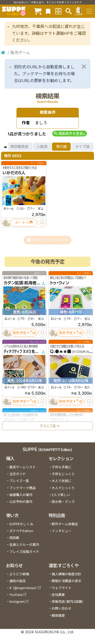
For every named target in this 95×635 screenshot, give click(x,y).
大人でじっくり (63, 488)
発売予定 (19, 332)
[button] (69, 133)
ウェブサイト (61, 588)
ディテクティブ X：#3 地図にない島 (26, 351)
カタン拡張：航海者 (20, 283)
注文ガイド (17, 474)
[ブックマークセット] (48, 11)
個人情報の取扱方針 (66, 574)
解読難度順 (19, 146)
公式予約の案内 (20, 502)
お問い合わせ (61, 608)
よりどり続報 (19, 574)
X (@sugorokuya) (23, 588)
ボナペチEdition (21, 531)
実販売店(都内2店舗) (68, 601)
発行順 (61, 146)
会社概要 (58, 595)
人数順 (42, 146)
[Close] (84, 66)
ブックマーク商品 (22, 488)
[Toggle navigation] (89, 11)
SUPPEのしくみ (21, 524)
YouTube (15, 595)
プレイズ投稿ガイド (24, 552)
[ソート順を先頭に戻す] (5, 147)
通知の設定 (17, 581)
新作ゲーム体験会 (65, 524)
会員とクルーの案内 (24, 545)
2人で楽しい (61, 495)
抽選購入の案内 (20, 495)
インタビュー (61, 531)
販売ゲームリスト (22, 467)
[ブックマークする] (42, 222)
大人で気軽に (61, 481)
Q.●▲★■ (60, 351)
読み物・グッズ (63, 502)
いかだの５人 (14, 173)
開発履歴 (58, 615)
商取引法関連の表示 (66, 581)
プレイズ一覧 (19, 481)
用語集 (14, 538)
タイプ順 (82, 146)
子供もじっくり (63, 474)
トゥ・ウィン (59, 283)
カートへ (22, 222)
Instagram (17, 601)
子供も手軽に (61, 467)
